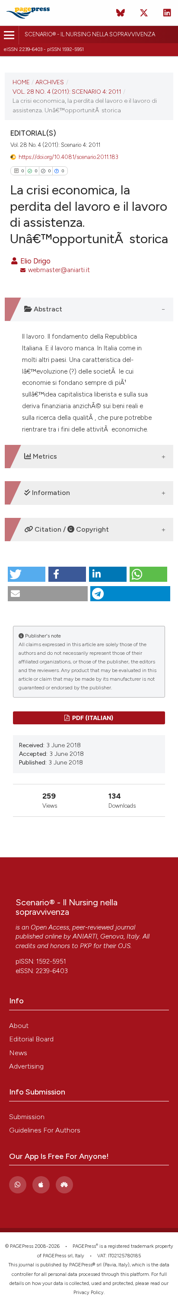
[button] (26, 574)
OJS (124, 946)
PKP (86, 946)
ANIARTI (85, 936)
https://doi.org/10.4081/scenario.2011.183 (68, 157)
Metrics (44, 456)
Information (50, 493)
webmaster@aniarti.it (59, 270)
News (18, 1053)
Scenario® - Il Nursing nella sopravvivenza (90, 34)
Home (21, 82)
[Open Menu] (9, 35)
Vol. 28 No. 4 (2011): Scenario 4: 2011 (67, 91)
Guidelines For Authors (44, 1130)
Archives (49, 82)
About (19, 1025)
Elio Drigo (35, 261)
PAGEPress (84, 1246)
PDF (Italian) (92, 717)
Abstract (47, 309)
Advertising (26, 1066)
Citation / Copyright (71, 529)
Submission (26, 1117)
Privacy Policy (88, 1292)
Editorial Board (31, 1039)
